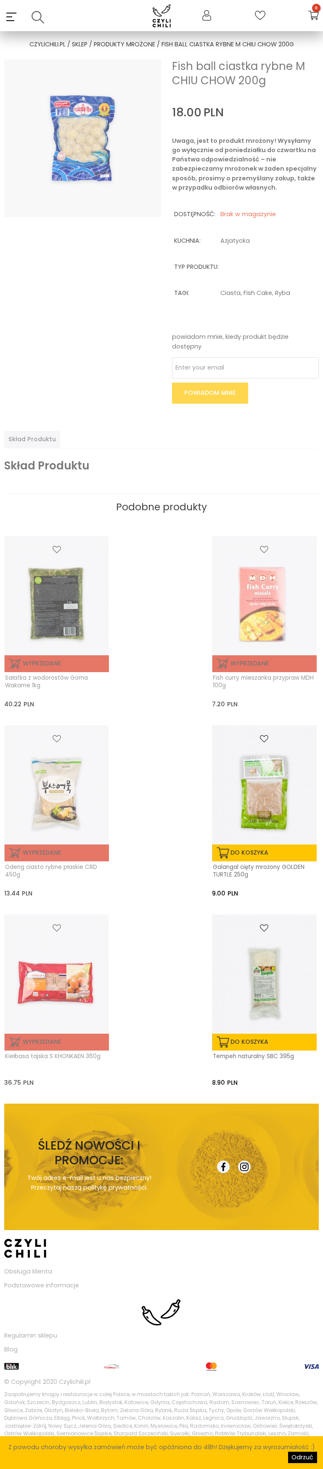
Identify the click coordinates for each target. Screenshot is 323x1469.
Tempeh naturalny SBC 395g (253, 1056)
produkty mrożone (124, 44)
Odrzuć (302, 1457)
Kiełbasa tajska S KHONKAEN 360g (53, 1056)
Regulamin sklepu (30, 1335)
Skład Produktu (32, 439)
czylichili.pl (47, 44)
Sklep (79, 44)
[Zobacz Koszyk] (313, 16)
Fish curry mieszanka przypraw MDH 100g (263, 681)
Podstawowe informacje (41, 1285)
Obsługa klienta (28, 1271)
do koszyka (249, 852)
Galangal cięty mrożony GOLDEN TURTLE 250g (258, 871)
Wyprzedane (42, 663)
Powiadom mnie (210, 393)
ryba (282, 293)
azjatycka (235, 240)
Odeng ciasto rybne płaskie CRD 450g (51, 871)
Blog (11, 1349)
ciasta (230, 293)
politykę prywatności (114, 1187)
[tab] (32, 439)
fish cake (258, 293)
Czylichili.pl (74, 1382)
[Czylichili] (161, 16)
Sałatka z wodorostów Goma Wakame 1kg (46, 681)
